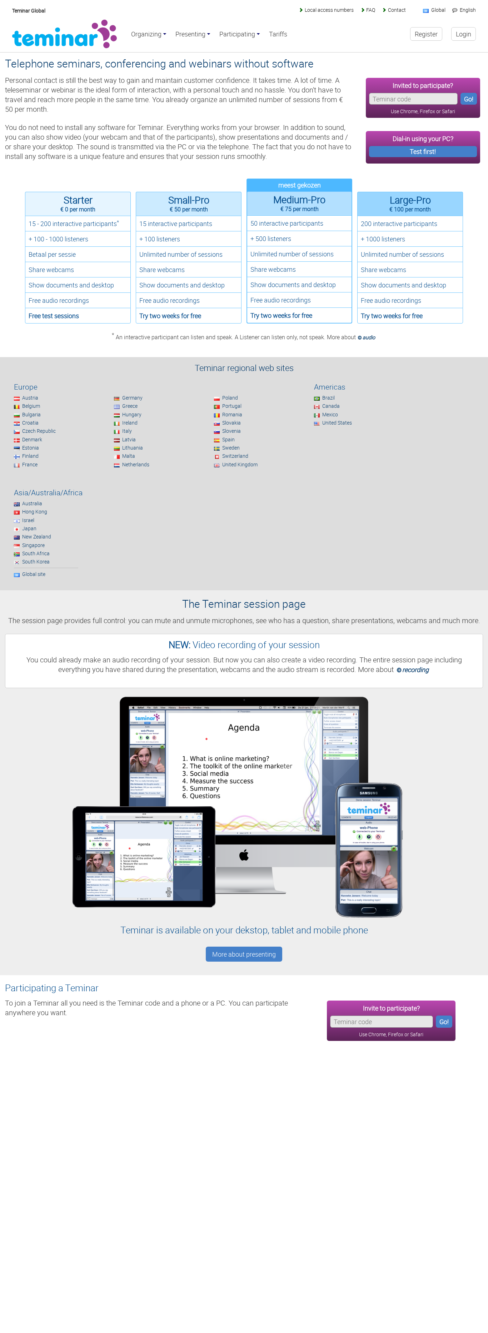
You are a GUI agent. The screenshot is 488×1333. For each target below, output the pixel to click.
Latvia (129, 439)
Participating (237, 34)
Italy (127, 430)
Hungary (131, 414)
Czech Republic (39, 430)
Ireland (130, 422)
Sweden (231, 447)
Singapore (33, 545)
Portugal (231, 405)
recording (415, 669)
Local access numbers (329, 9)
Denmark (32, 439)
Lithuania (132, 447)
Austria (30, 397)
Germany (132, 397)
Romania (232, 414)
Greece (130, 405)
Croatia (30, 422)
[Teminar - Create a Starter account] (78, 327)
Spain (228, 439)
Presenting (190, 34)
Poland (230, 397)
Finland (30, 455)
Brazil (328, 397)
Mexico (330, 414)
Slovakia (231, 422)
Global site (33, 574)
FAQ (370, 9)
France (30, 464)
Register (426, 34)
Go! (468, 99)
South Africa (36, 553)
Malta (128, 455)
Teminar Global (28, 10)
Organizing (146, 34)
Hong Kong (34, 511)
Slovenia (231, 430)
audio (369, 337)
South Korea (36, 561)
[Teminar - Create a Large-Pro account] (410, 327)
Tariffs (278, 34)
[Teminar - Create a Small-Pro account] (189, 327)
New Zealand (36, 536)
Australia (32, 503)
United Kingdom (240, 464)
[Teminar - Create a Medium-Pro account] (300, 327)
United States (337, 422)
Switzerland (235, 455)
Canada (331, 405)
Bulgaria (31, 414)
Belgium (31, 405)
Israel (28, 520)
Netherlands (135, 464)
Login (463, 34)
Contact (396, 9)
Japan (29, 528)
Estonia (30, 447)
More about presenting (244, 954)
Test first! (423, 151)
